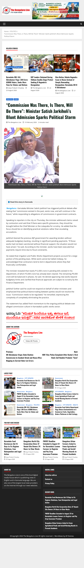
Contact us (48, 479)
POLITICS (9, 99)
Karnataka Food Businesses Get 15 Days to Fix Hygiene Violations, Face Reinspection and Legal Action (9, 383)
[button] (4, 24)
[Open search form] (81, 24)
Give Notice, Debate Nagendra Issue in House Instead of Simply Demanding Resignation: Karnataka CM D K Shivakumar (66, 82)
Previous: (24, 356)
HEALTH (75, 405)
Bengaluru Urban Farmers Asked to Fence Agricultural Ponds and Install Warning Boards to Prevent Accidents (48, 396)
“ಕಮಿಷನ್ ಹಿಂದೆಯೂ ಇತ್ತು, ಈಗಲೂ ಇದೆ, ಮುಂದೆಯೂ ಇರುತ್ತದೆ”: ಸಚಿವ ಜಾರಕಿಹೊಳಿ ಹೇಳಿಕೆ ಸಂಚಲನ (40, 315)
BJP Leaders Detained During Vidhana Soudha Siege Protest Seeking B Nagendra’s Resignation (42, 81)
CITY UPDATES (29, 378)
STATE (16, 99)
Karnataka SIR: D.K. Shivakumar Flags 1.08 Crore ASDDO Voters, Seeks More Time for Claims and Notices (17, 81)
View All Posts (32, 341)
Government (10, 67)
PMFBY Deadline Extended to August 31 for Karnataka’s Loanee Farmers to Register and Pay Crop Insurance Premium (9, 396)
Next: (60, 354)
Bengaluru (19, 67)
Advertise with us (51, 475)
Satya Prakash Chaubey (16, 88)
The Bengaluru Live (14, 122)
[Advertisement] (42, 552)
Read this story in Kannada (21, 202)
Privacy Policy (49, 483)
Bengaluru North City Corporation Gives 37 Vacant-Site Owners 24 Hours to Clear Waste (48, 383)
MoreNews (59, 536)
